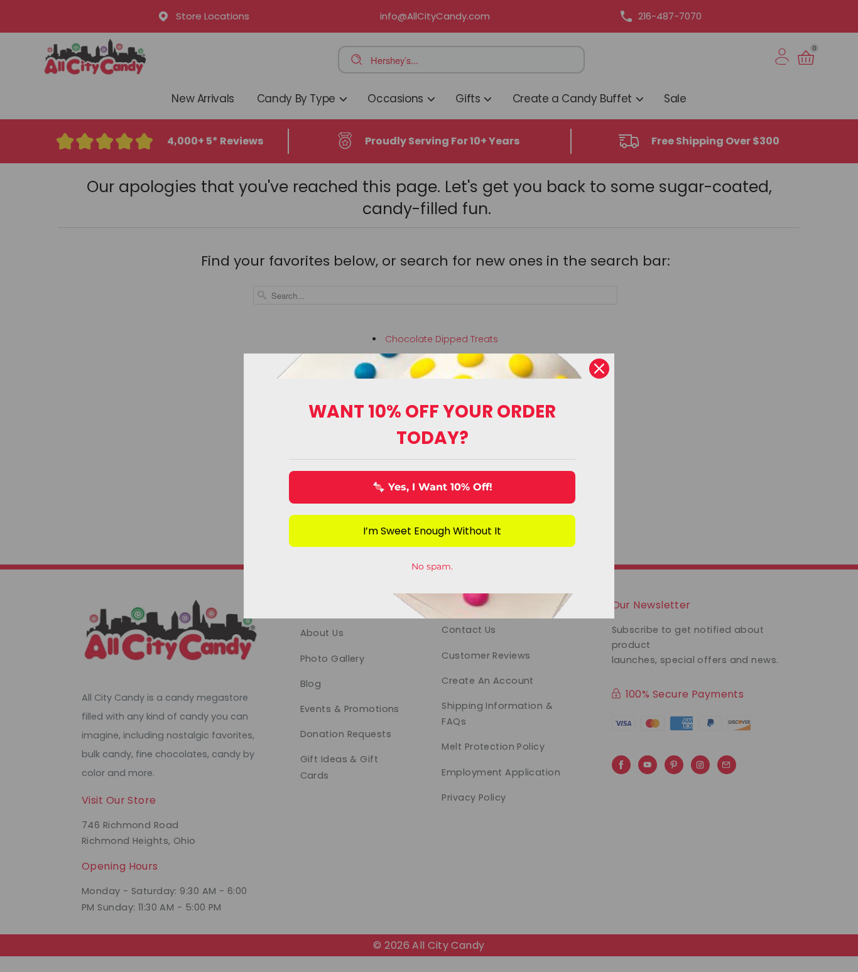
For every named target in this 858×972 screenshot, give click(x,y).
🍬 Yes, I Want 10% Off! (432, 487)
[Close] (599, 369)
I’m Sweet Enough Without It (432, 531)
